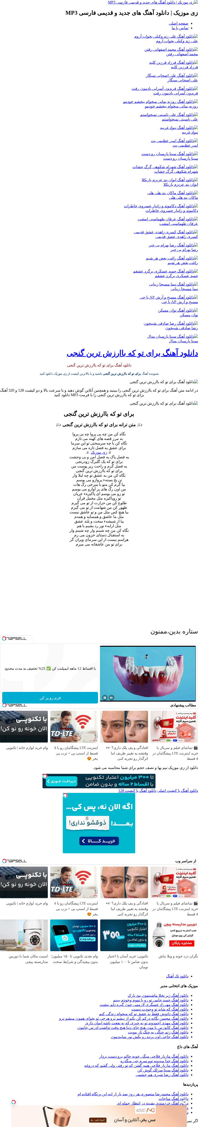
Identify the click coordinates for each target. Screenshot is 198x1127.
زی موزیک (99, 452)
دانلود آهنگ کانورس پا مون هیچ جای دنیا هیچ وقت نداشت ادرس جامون (132, 1028)
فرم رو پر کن (50, 698)
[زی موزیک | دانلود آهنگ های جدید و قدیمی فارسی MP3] (153, 2)
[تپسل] (13, 1102)
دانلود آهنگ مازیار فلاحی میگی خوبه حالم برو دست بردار (143, 1056)
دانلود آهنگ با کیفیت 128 (137, 791)
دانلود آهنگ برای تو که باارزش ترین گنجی (132, 353)
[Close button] (184, 1102)
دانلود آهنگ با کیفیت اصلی (177, 791)
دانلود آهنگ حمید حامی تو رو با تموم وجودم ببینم (150, 1000)
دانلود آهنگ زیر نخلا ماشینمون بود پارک (158, 995)
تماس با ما (180, 28)
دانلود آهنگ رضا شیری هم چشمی (162, 1075)
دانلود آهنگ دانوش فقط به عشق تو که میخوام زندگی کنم (143, 1014)
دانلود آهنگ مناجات (173, 1099)
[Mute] (111, 698)
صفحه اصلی (178, 23)
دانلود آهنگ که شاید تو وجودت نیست (159, 1009)
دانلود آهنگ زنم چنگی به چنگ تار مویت (158, 1032)
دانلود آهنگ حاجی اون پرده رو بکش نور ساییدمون (149, 1037)
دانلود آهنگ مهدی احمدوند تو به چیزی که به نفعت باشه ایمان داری (136, 1023)
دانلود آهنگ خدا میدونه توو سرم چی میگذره (154, 1061)
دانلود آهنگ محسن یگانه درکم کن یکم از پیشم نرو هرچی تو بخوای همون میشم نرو (123, 1018)
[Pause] (105, 698)
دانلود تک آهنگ (177, 976)
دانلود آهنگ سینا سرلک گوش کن (162, 1070)
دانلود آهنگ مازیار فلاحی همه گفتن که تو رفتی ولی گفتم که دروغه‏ (136, 1065)
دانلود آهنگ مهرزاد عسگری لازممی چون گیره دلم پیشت (144, 1005)
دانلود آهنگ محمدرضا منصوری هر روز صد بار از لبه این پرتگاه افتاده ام (133, 1094)
